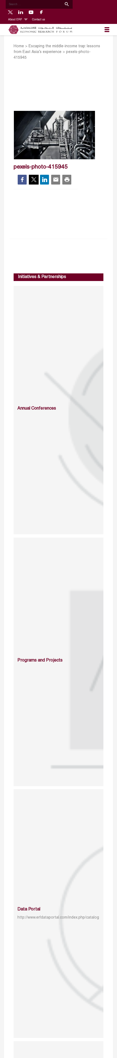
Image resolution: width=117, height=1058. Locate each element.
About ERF (15, 19)
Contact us (38, 19)
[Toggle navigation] (107, 30)
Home (19, 46)
